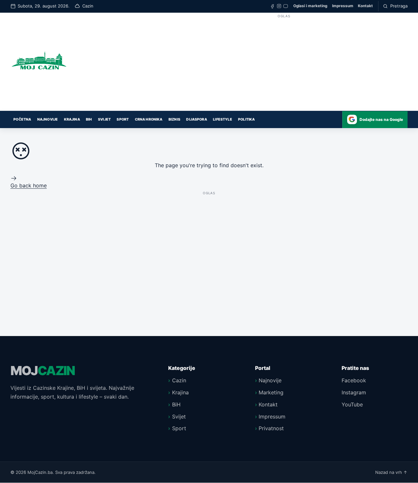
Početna (22, 119)
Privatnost (271, 428)
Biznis (174, 119)
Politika (246, 119)
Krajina (72, 119)
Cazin (179, 380)
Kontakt (365, 6)
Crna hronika (149, 119)
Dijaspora (196, 119)
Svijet (104, 119)
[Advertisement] (284, 65)
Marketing (271, 392)
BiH (89, 119)
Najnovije (47, 119)
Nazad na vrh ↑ (391, 472)
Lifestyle (222, 119)
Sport (123, 119)
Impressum (342, 6)
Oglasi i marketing (310, 6)
